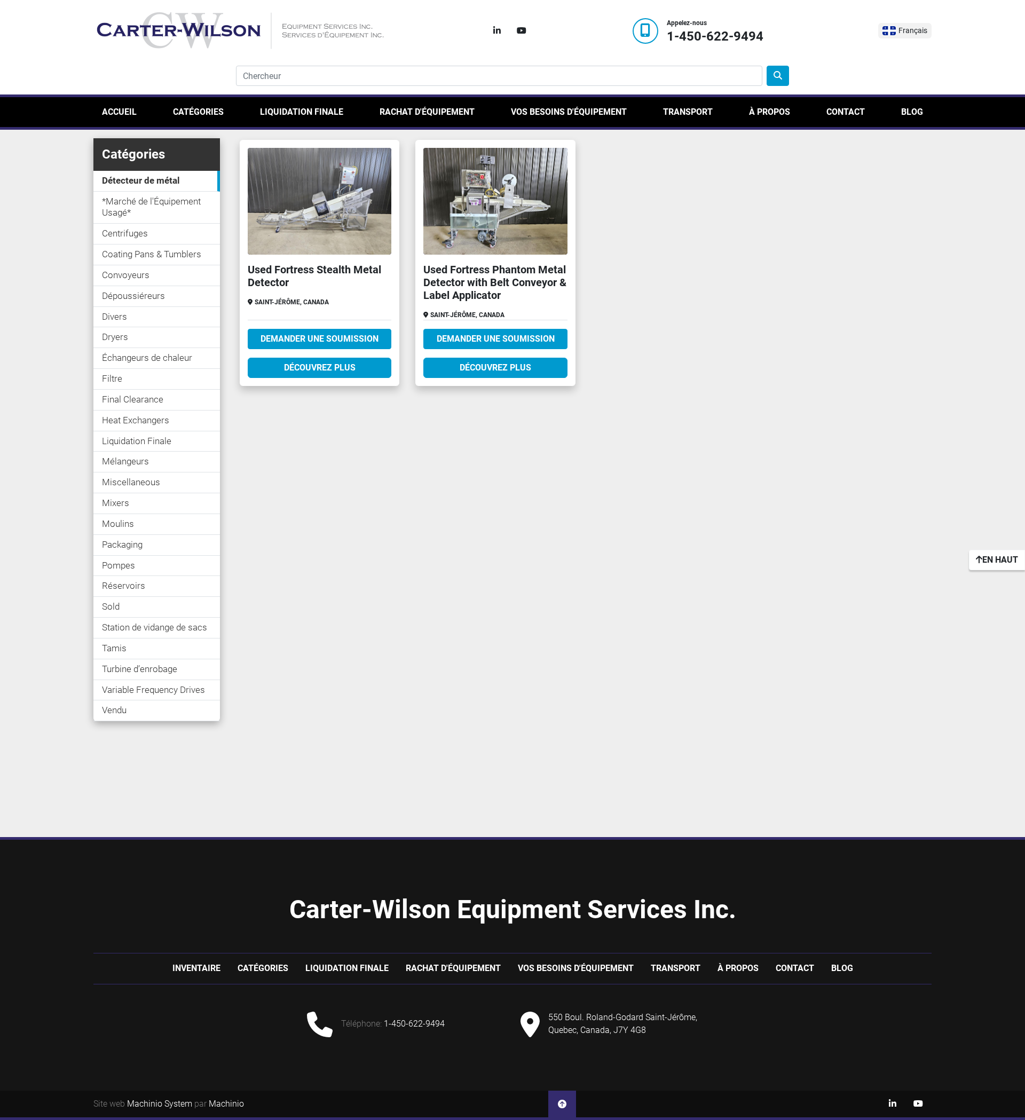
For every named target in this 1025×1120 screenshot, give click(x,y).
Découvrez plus (320, 367)
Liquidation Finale (301, 112)
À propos (769, 112)
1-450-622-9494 (715, 36)
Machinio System (159, 1104)
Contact (845, 112)
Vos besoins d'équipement (569, 112)
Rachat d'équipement (427, 112)
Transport (688, 112)
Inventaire (196, 968)
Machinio (226, 1104)
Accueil (119, 112)
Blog (912, 112)
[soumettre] (778, 76)
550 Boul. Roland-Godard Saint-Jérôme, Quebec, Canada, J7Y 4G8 (622, 1023)
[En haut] (562, 1104)
